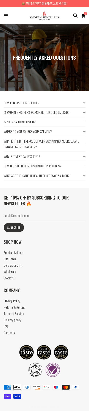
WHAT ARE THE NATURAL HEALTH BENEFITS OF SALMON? (37, 175)
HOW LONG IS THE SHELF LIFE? (21, 102)
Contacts (9, 332)
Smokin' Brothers (50, 407)
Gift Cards (10, 259)
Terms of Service (14, 313)
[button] (6, 15)
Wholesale (10, 271)
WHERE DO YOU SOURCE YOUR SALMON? (28, 131)
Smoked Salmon (13, 252)
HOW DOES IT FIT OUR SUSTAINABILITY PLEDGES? (32, 165)
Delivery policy (12, 320)
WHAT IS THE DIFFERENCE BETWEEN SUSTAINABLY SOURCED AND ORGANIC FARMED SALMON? (41, 144)
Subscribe (13, 227)
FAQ (6, 326)
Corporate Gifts (13, 265)
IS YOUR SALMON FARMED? (20, 121)
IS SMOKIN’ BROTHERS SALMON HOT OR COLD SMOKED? (37, 112)
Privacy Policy (12, 301)
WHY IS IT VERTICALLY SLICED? (22, 156)
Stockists (9, 278)
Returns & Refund (14, 307)
